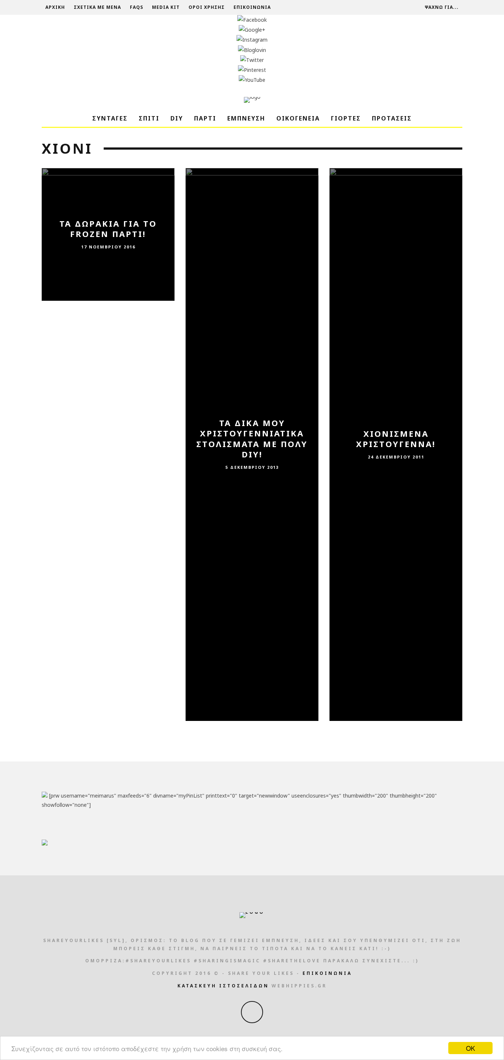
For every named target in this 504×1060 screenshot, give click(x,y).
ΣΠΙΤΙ (149, 118)
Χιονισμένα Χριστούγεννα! (396, 439)
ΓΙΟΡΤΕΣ (346, 118)
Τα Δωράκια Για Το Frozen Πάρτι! (108, 229)
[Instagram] (252, 39)
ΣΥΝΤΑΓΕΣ (110, 118)
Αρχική (55, 7)
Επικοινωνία (252, 7)
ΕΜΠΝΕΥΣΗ (246, 118)
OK (470, 1048)
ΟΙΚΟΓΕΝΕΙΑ (298, 118)
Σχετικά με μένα (97, 7)
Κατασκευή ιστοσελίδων (223, 986)
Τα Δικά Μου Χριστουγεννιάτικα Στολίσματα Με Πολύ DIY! (252, 438)
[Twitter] (252, 59)
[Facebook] (252, 19)
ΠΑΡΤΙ (205, 118)
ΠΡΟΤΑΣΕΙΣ (392, 118)
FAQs (136, 7)
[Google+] (252, 29)
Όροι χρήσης (207, 7)
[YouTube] (252, 79)
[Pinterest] (252, 69)
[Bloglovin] (252, 49)
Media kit (166, 7)
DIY (176, 118)
